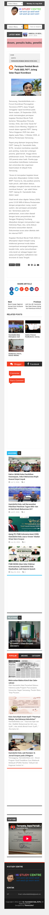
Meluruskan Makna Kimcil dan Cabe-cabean (23, 681)
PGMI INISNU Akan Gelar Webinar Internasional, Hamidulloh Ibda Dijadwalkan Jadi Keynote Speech (22, 566)
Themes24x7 (29, 905)
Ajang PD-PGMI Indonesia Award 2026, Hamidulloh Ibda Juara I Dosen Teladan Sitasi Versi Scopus (24, 536)
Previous (10, 636)
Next (39, 636)
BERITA (13, 58)
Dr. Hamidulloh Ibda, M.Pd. (32, 902)
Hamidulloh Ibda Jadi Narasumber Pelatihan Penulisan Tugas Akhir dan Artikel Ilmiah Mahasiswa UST (23, 506)
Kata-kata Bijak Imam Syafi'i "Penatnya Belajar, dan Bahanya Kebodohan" (24, 717)
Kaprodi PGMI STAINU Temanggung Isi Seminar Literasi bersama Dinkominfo (23, 643)
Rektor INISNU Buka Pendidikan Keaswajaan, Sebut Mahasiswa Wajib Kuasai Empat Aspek (23, 476)
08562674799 (14, 894)
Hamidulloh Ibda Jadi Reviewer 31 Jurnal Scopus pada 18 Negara (22, 754)
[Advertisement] (24, 22)
